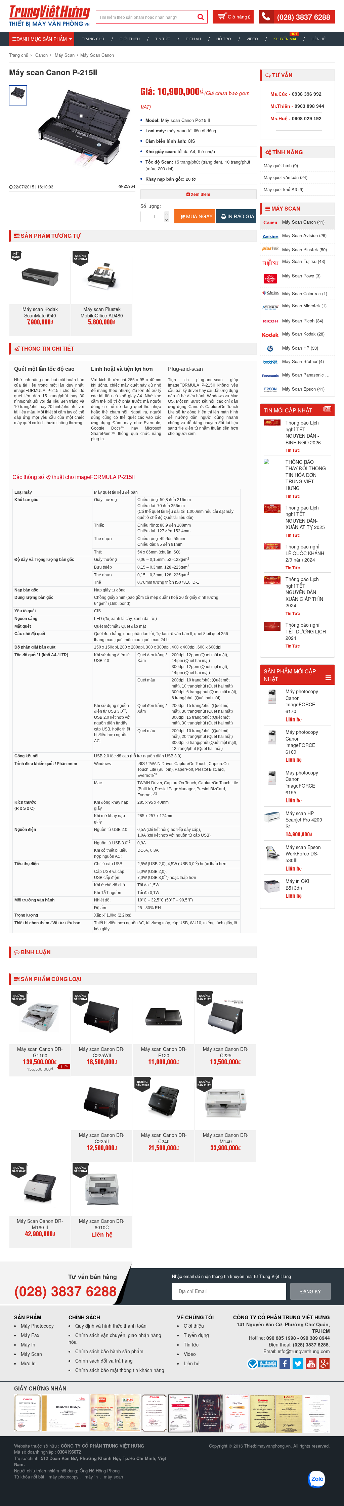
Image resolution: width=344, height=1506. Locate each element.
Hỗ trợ (223, 39)
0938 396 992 (306, 94)
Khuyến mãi (284, 39)
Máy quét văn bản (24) (285, 177)
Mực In (28, 1363)
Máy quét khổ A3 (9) (283, 189)
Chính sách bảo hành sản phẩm (109, 1351)
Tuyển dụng (196, 1335)
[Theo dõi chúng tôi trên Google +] (324, 1363)
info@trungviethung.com (304, 1351)
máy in (91, 1476)
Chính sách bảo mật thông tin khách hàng (119, 1370)
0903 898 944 (309, 106)
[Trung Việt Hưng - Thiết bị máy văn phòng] (49, 15)
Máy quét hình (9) (281, 165)
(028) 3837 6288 (303, 16)
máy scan (113, 1476)
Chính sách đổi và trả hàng (104, 1360)
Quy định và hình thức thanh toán (110, 1325)
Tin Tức (162, 39)
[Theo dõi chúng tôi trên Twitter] (298, 1363)
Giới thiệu (130, 39)
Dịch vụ (193, 39)
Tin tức (191, 1344)
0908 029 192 (306, 118)
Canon (41, 55)
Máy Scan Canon (97, 55)
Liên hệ (318, 39)
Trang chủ (93, 39)
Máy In (28, 1344)
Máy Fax (30, 1335)
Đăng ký (310, 1291)
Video (252, 39)
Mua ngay (199, 216)
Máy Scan (65, 55)
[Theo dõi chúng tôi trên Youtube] (311, 1363)
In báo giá (240, 216)
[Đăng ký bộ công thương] (262, 1363)
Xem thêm (200, 194)
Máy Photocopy (37, 1325)
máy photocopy (64, 1476)
